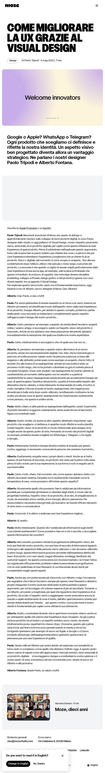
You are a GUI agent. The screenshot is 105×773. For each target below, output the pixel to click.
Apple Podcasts (28, 228)
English (94, 765)
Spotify (47, 228)
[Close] (62, 756)
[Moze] (12, 5)
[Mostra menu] (97, 6)
